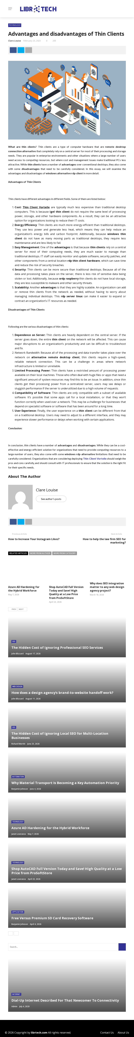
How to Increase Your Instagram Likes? (33, 539)
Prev (14, 609)
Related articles (18, 553)
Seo (13, 641)
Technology (14, 25)
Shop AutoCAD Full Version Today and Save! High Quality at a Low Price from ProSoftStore (66, 592)
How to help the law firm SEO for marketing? (104, 540)
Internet (16, 994)
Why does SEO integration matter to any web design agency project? (107, 587)
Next (21, 609)
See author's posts (51, 498)
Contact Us (107, 1032)
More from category (65, 553)
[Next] (16, 933)
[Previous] (10, 933)
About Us (123, 1032)
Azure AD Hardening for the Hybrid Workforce (23, 588)
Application (17, 912)
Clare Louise (14, 40)
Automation (18, 776)
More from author (40, 553)
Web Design (17, 686)
